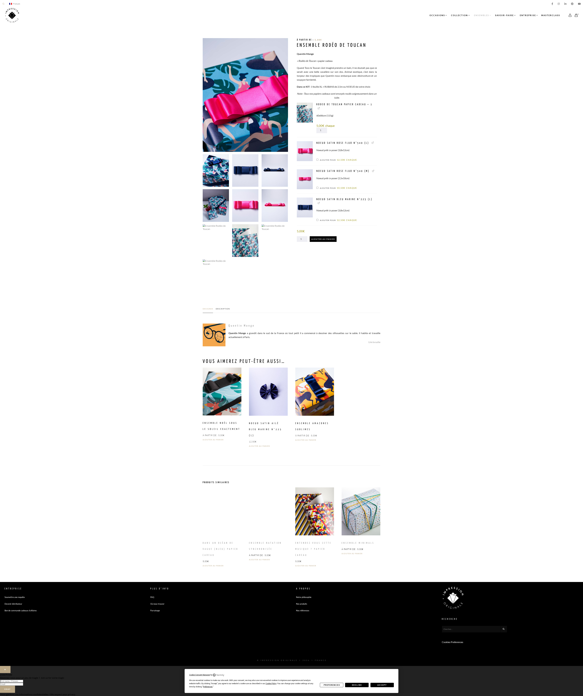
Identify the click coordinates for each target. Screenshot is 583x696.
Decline (357, 685)
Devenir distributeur (13, 604)
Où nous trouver (157, 604)
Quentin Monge (241, 325)
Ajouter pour (338, 160)
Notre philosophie (303, 597)
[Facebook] (552, 4)
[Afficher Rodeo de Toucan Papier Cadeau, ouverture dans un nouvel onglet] (319, 108)
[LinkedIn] (565, 4)
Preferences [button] (208, 687)
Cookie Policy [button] (271, 683)
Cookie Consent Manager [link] (199, 675)
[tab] (208, 310)
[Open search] (3, 4)
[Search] (503, 629)
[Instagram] (558, 4)
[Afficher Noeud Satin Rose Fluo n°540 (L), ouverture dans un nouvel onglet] (373, 143)
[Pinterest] (572, 4)
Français (16, 4)
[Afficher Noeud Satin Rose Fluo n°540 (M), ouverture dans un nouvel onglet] (373, 171)
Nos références (302, 610)
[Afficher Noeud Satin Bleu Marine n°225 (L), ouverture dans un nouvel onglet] (319, 203)
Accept (382, 685)
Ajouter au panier (323, 239)
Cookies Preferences (452, 642)
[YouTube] (579, 4)
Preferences (332, 685)
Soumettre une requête (15, 597)
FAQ (152, 597)
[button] (305, 113)
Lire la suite (374, 342)
